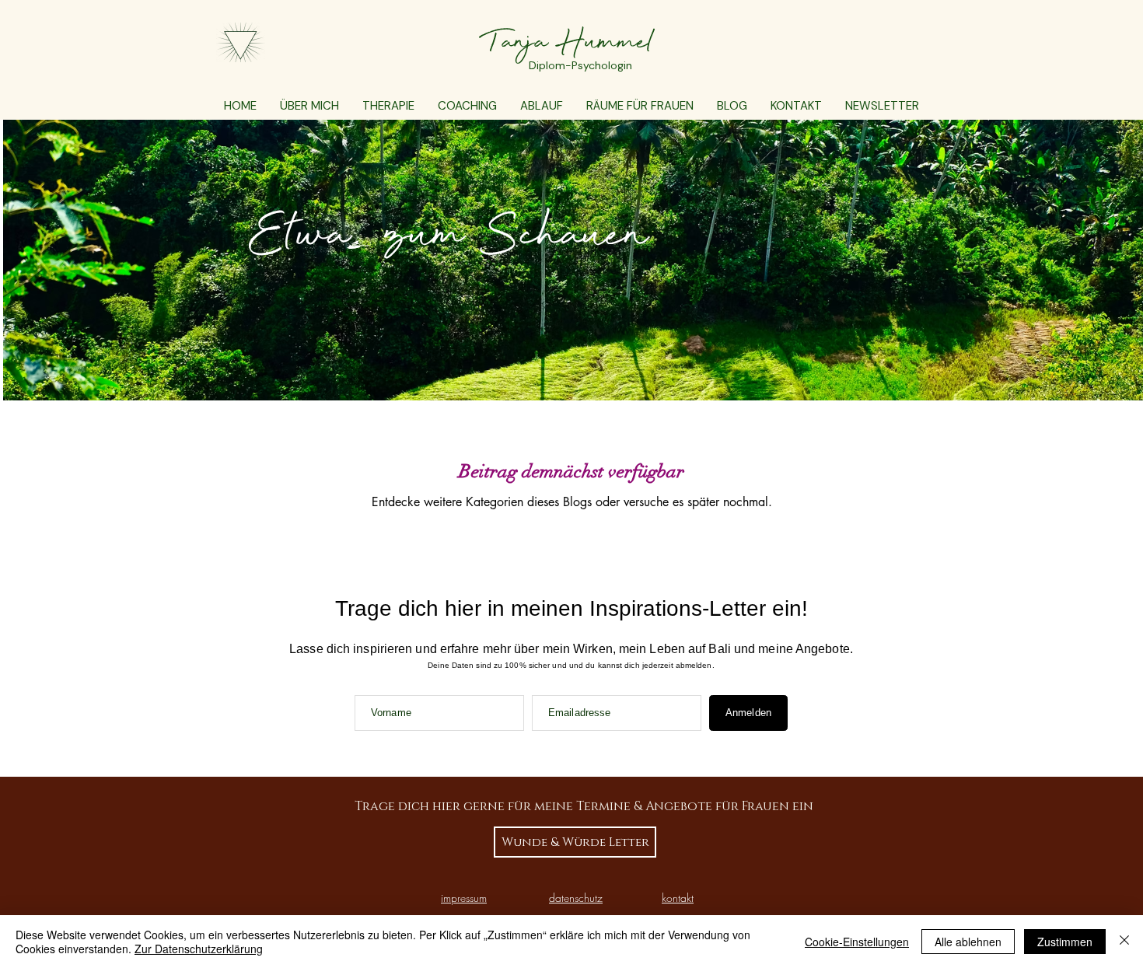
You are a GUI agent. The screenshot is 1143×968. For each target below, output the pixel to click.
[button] (388, 106)
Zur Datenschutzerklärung (199, 948)
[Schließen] (1124, 942)
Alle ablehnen (968, 941)
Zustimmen (1064, 941)
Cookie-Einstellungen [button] (857, 941)
